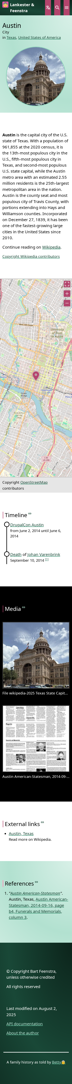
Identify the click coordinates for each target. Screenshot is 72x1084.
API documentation (24, 1023)
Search (57, 7)
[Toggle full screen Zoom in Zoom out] (36, 378)
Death (16, 554)
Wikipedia (51, 247)
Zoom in (67, 293)
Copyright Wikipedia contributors (31, 256)
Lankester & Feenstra (22, 7)
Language (48, 7)
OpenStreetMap (34, 482)
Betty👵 (59, 1062)
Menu (67, 7)
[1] (47, 559)
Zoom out (67, 303)
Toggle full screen (67, 284)
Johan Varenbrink (43, 554)
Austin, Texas (21, 833)
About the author (22, 1033)
